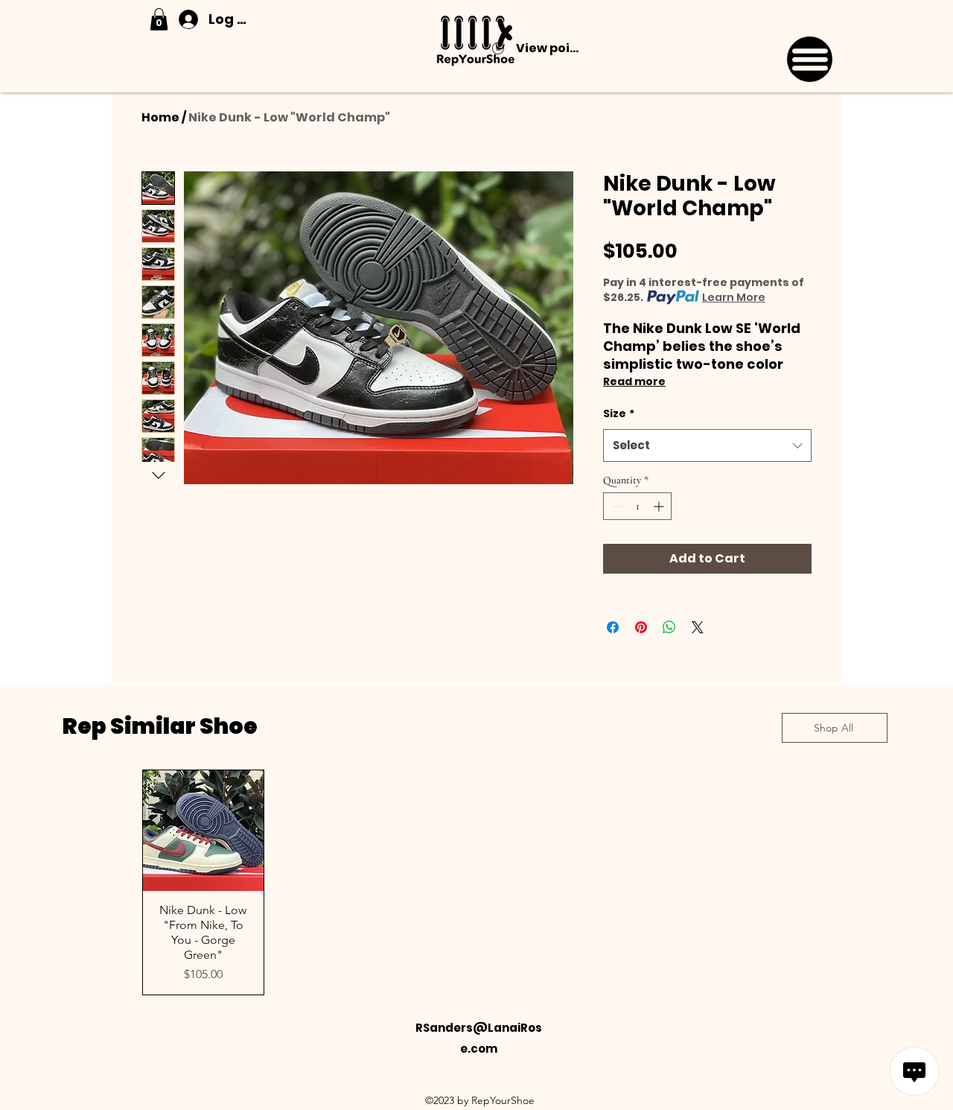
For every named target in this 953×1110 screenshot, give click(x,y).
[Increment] (660, 506)
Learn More (733, 297)
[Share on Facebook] (613, 627)
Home (160, 117)
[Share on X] (698, 627)
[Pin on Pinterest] (641, 627)
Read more (634, 381)
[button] (159, 19)
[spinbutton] (637, 506)
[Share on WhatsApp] (669, 627)
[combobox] (707, 445)
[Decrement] (614, 506)
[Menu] (809, 59)
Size (618, 413)
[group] (476, 882)
